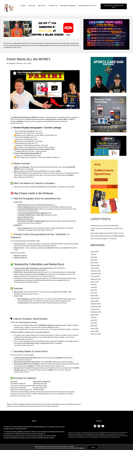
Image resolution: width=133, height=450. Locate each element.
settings (81, 448)
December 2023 (96, 334)
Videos (23, 5)
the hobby (47, 406)
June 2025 (94, 287)
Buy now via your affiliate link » (25, 141)
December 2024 (96, 304)
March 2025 (94, 295)
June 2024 (94, 320)
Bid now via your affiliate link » (25, 135)
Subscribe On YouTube (87, 5)
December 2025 (96, 271)
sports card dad (18, 406)
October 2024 (95, 309)
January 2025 (95, 301)
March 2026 (94, 262)
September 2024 (96, 312)
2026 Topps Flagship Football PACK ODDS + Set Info (107, 233)
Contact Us (52, 5)
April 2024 (94, 325)
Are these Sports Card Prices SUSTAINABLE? (105, 225)
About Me (42, 5)
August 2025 (95, 282)
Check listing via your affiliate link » (27, 157)
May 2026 (94, 257)
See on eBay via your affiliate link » (26, 147)
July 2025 (94, 284)
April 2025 (94, 293)
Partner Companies (68, 5)
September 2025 (96, 279)
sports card (42, 404)
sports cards (40, 406)
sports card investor (29, 406)
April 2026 (94, 260)
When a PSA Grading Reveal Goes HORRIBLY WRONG (108, 236)
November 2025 (96, 273)
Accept (93, 447)
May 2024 (94, 323)
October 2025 (95, 276)
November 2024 (96, 306)
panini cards (35, 404)
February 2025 (95, 298)
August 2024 (95, 315)
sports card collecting (53, 404)
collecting (28, 404)
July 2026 (94, 254)
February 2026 (95, 265)
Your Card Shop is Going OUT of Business (103, 238)
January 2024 (95, 331)
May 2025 (94, 290)
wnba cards (54, 406)
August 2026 (95, 251)
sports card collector (66, 404)
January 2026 (95, 268)
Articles (31, 5)
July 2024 (94, 317)
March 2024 (94, 328)
